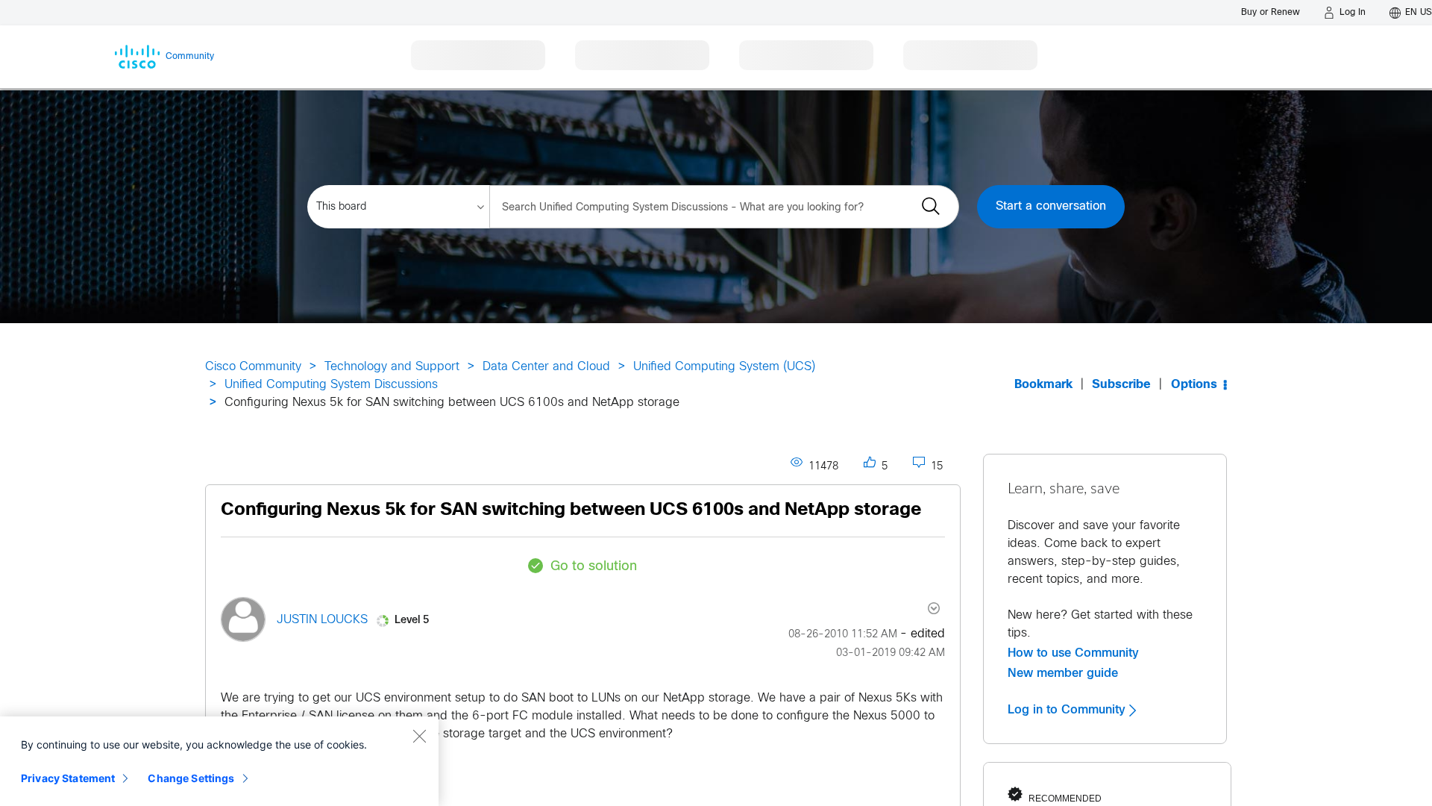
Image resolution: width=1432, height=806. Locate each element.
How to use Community (1073, 653)
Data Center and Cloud (546, 366)
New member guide (1063, 673)
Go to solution (593, 566)
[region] (219, 761)
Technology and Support (391, 366)
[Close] (419, 735)
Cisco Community (253, 366)
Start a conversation (1051, 206)
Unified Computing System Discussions (331, 384)
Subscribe (1121, 384)
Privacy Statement (68, 778)
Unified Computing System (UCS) (724, 366)
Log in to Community (1068, 710)
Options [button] (1194, 384)
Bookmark (1043, 384)
